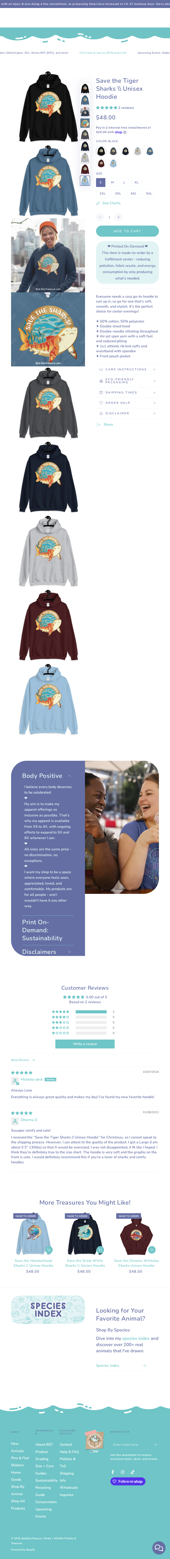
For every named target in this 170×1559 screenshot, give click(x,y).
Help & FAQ (69, 1451)
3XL (120, 194)
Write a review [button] (85, 1044)
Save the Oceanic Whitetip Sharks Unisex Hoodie (136, 1263)
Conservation (46, 1502)
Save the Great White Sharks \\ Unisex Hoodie (85, 1263)
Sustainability (46, 1480)
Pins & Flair (20, 1458)
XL (138, 183)
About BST (44, 1444)
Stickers (17, 1465)
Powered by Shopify (23, 1549)
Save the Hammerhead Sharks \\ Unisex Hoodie (33, 1263)
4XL (135, 194)
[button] (107, 107)
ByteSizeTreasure (31, 1538)
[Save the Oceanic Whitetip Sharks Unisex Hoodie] (136, 1234)
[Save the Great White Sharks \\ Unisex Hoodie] (85, 1234)
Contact (66, 1444)
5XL (151, 194)
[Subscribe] (156, 1444)
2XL (104, 194)
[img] (21, 1072)
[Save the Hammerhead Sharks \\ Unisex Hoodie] (33, 1234)
